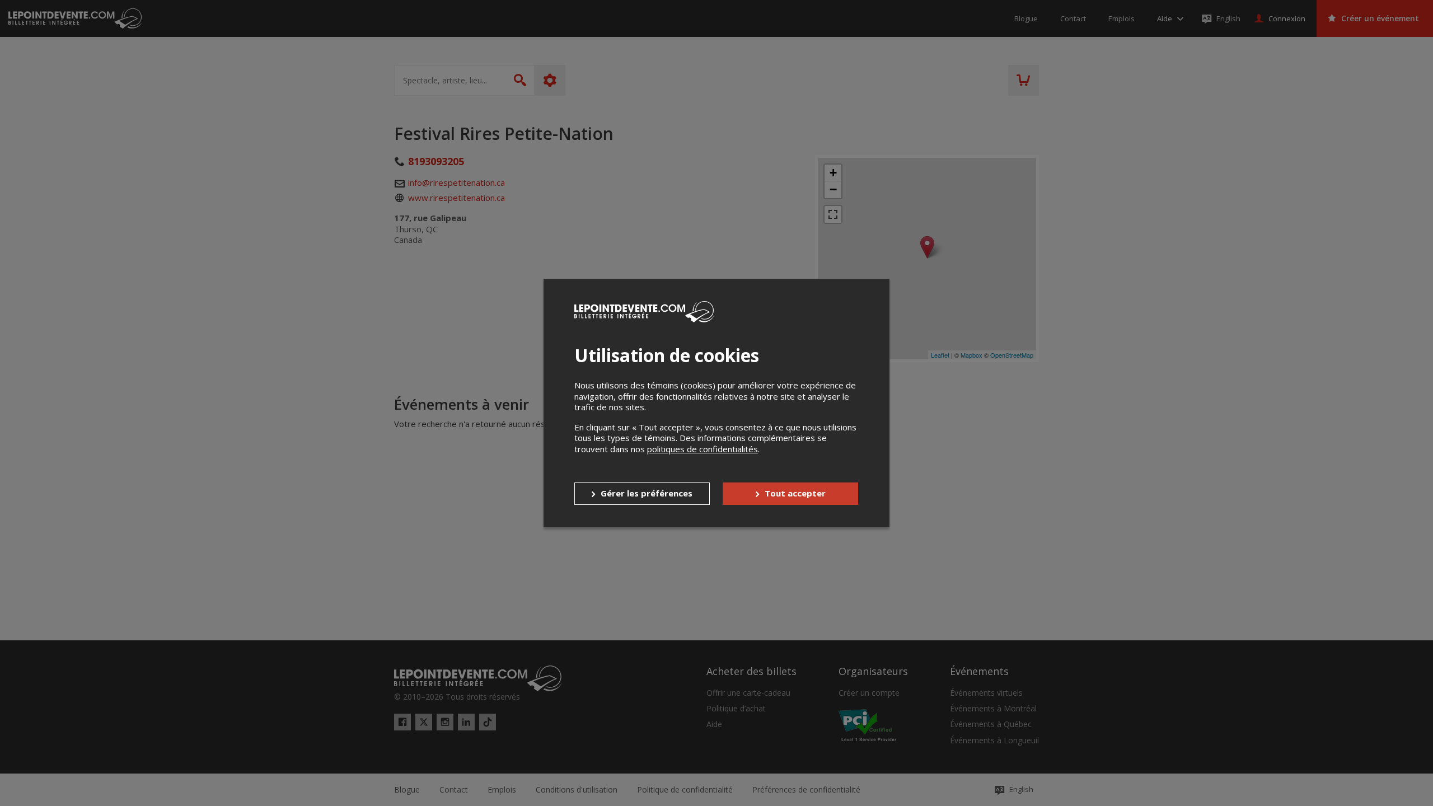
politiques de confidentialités (702, 448)
